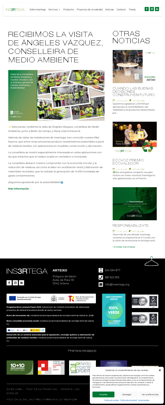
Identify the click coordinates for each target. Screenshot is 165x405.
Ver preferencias (150, 394)
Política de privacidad (128, 400)
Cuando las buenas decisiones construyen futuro (134, 92)
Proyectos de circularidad (90, 10)
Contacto (121, 10)
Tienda (132, 10)
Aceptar (103, 394)
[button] (160, 370)
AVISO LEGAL (15, 389)
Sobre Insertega (38, 10)
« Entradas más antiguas (124, 247)
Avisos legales (143, 400)
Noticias (109, 10)
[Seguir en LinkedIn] (157, 9)
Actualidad (139, 101)
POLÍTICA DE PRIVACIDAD (42, 389)
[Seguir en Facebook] (147, 9)
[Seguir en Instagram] (152, 9)
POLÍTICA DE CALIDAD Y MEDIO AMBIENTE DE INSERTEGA (42, 400)
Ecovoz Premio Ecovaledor (128, 162)
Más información (18, 188)
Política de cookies (111, 400)
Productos (68, 10)
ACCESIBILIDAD (70, 389)
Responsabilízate (131, 225)
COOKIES (12, 393)
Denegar (126, 394)
